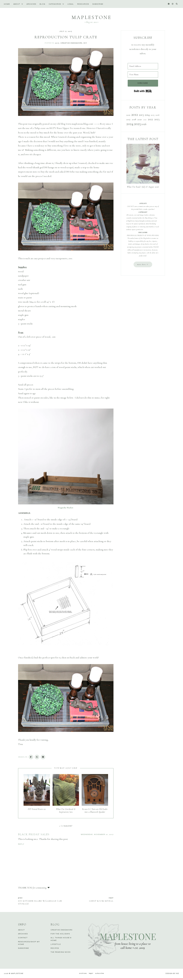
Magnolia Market (66, 507)
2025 (137, 123)
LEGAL (71, 4)
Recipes (55, 948)
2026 (143, 124)
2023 (156, 119)
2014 (147, 115)
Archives (31, 4)
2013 (141, 115)
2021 (145, 119)
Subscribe (97, 4)
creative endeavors (71, 43)
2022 (150, 119)
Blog (42, 4)
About (17, 4)
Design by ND (172, 973)
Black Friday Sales (33, 834)
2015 (152, 115)
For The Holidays (60, 934)
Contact (23, 938)
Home (7, 4)
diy (85, 43)
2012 (134, 114)
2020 (139, 119)
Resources (83, 4)
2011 (128, 114)
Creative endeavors (61, 930)
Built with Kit (143, 91)
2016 (157, 115)
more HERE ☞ (142, 264)
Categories (55, 4)
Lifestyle (56, 944)
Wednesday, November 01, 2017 (97, 834)
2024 (129, 123)
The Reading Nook (61, 952)
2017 (57, 43)
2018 (134, 119)
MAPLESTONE (91, 17)
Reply (21, 844)
